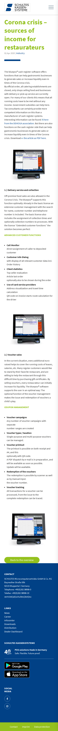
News (7, 612)
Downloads (10, 624)
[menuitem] (50, 7)
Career (7, 616)
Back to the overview (22, 560)
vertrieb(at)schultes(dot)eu (17, 596)
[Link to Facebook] (7, 699)
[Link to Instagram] (7, 706)
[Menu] (51, 7)
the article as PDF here (35, 138)
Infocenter (9, 620)
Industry (20, 53)
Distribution (10, 627)
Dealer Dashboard (13, 631)
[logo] (17, 7)
